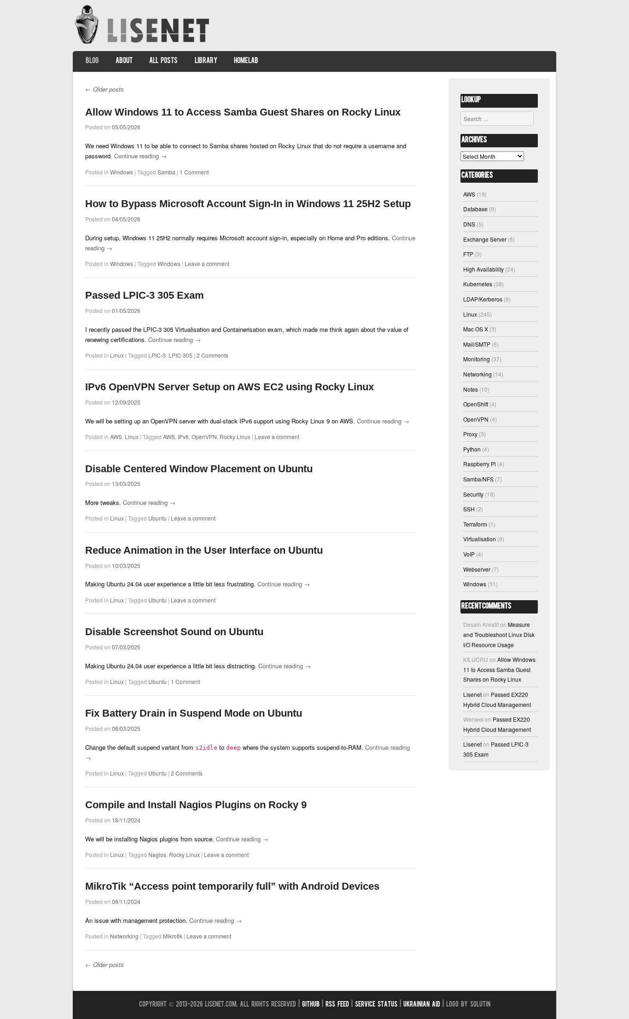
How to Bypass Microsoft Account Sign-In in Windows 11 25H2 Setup (248, 203)
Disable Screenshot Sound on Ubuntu (174, 631)
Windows (121, 172)
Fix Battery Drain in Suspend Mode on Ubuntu (193, 713)
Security (473, 494)
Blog (92, 61)
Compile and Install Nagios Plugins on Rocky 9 (196, 805)
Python (472, 449)
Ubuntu (157, 518)
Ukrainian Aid (421, 1005)
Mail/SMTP (476, 344)
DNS (469, 224)
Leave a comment (207, 263)
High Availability (483, 269)
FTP (468, 254)
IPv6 (183, 436)
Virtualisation (479, 539)
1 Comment (194, 172)
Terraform (475, 524)
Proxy (470, 434)
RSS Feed (337, 1005)
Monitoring (476, 359)
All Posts (163, 61)
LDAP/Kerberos (482, 299)
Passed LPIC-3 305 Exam (144, 295)
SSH (469, 509)
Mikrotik (172, 936)
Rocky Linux (235, 436)
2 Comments (212, 355)
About (124, 61)
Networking (124, 936)
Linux (117, 355)
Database (475, 209)
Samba (166, 172)
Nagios (157, 854)
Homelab (246, 61)
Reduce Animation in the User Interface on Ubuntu (204, 550)
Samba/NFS (478, 479)
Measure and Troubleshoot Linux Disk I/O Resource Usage (499, 634)
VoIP (469, 554)
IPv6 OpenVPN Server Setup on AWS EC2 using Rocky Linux (229, 387)
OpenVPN (204, 436)
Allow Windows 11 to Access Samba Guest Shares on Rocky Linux (243, 112)
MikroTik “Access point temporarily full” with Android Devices (232, 886)
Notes (470, 389)
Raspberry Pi (479, 464)
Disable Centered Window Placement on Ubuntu (199, 469)
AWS (116, 436)
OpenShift (475, 404)
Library (206, 61)
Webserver (476, 569)
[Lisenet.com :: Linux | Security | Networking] (143, 43)
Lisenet (472, 694)
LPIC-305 (180, 355)
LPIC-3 (157, 355)
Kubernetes (477, 284)
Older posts (104, 89)
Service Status (376, 1005)
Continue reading (140, 155)
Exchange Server (485, 239)
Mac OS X (475, 329)
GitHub (311, 1005)
